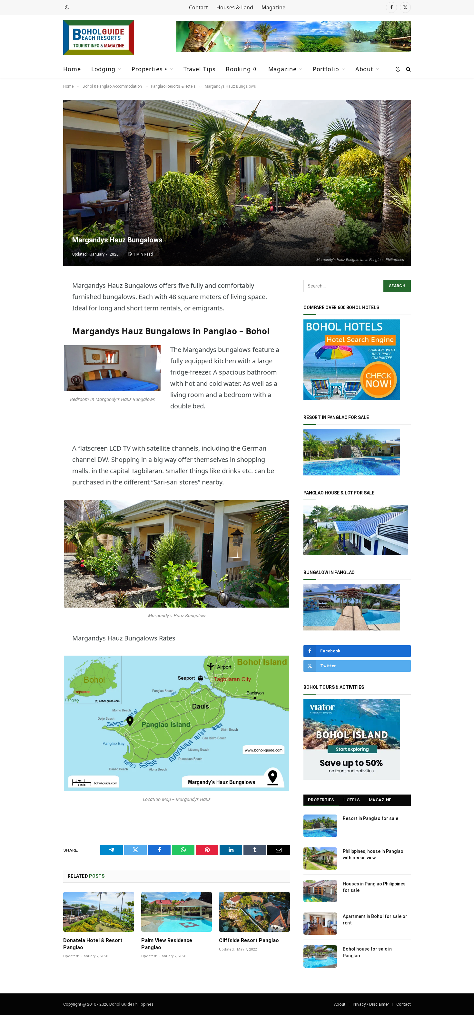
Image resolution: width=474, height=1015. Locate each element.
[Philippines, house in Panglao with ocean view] (320, 858)
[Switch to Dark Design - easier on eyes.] (66, 7)
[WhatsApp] (40, 350)
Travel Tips (199, 69)
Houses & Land (234, 7)
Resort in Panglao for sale (370, 818)
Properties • (149, 69)
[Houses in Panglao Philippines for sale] (320, 891)
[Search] (408, 69)
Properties (321, 799)
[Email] (40, 400)
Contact (198, 7)
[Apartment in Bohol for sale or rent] (320, 924)
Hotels (351, 799)
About (364, 69)
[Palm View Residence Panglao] (176, 912)
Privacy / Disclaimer (371, 1004)
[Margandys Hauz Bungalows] (237, 183)
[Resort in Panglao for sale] (320, 826)
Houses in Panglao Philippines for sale (374, 887)
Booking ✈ (242, 69)
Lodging (103, 69)
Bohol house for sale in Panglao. (367, 952)
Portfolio (326, 69)
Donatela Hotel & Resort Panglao (93, 944)
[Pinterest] (40, 383)
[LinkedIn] (40, 367)
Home (72, 69)
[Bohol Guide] (98, 37)
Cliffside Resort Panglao (249, 940)
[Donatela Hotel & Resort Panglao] (98, 912)
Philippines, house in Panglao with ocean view (373, 854)
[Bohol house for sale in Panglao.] (320, 956)
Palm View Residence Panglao (166, 944)
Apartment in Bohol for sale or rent (375, 919)
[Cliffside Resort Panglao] (254, 912)
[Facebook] (40, 334)
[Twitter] (40, 317)
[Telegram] (40, 301)
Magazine (273, 7)
